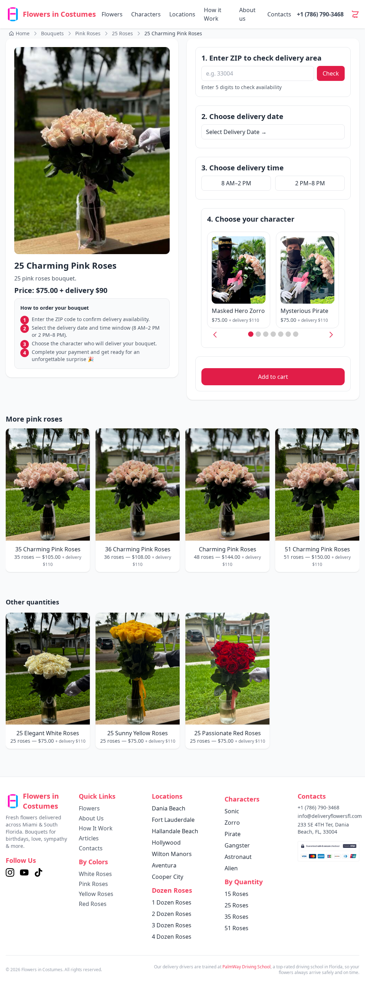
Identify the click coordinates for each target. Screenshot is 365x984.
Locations (182, 14)
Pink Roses (93, 884)
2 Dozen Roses (171, 914)
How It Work (96, 828)
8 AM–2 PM (236, 183)
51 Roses (236, 928)
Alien (231, 868)
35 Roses (236, 917)
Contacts (279, 14)
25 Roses (236, 905)
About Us (91, 818)
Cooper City (167, 877)
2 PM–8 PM (310, 183)
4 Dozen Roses (171, 937)
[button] (250, 334)
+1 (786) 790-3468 (320, 14)
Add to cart (273, 377)
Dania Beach (168, 808)
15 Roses (236, 894)
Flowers (112, 14)
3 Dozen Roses (171, 925)
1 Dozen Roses (171, 902)
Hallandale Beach (175, 831)
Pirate (233, 834)
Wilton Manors (172, 854)
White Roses (95, 874)
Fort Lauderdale (173, 820)
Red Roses (93, 904)
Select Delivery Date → (236, 132)
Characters (146, 14)
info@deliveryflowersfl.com (330, 816)
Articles (89, 838)
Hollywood (166, 842)
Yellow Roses (96, 894)
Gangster (237, 845)
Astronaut (238, 857)
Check (331, 73)
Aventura (164, 865)
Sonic (232, 811)
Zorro (232, 822)
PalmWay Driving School (246, 967)
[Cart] (355, 14)
